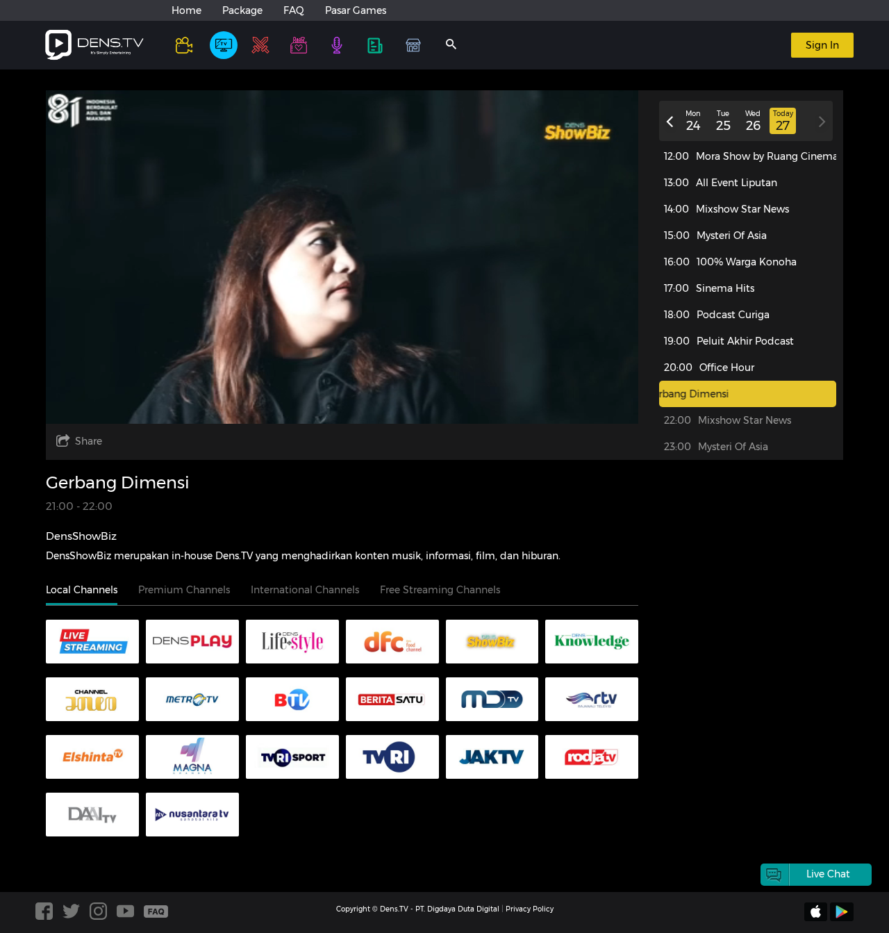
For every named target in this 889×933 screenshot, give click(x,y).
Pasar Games (355, 10)
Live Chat (828, 874)
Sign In (822, 45)
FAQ (293, 10)
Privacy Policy (530, 909)
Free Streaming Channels (440, 590)
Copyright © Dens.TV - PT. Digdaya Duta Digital (417, 909)
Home (186, 10)
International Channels (305, 590)
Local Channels (81, 590)
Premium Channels (184, 590)
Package (242, 10)
